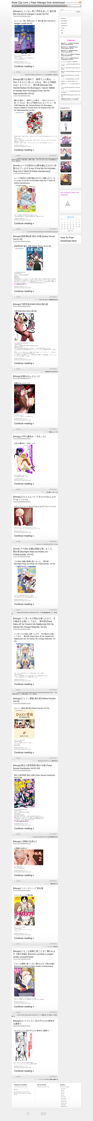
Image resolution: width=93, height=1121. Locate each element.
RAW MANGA (23, 16)
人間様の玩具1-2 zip (54, 883)
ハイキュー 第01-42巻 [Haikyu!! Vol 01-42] (70, 79)
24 (76, 226)
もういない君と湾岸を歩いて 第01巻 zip (50, 74)
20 (64, 226)
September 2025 (64, 1106)
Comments (18, 71)
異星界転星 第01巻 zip (53, 299)
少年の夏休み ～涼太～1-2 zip (52, 492)
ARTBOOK (63, 18)
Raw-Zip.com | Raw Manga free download (38, 2)
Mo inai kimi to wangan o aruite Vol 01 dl (33, 74)
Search (61, 9)
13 (64, 224)
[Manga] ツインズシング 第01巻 (28, 888)
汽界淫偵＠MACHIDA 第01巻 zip (51, 371)
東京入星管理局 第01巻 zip (52, 836)
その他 (62, 28)
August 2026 (63, 1088)
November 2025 (63, 1103)
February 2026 (63, 1098)
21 (67, 226)
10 (27, 231)
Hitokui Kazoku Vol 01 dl (43, 760)
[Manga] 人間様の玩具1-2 (25, 841)
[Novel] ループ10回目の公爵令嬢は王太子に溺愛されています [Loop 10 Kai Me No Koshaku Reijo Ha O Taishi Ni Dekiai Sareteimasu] (34, 168)
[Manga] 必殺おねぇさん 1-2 (26, 376)
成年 (62, 30)
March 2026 (63, 1096)
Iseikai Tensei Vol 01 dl (43, 299)
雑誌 (62, 32)
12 (61, 224)
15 (70, 224)
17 (76, 224)
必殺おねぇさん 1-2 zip (53, 431)
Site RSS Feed (43, 1114)
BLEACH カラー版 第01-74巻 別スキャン (70, 81)
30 (73, 228)
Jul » (72, 230)
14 (67, 224)
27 (64, 228)
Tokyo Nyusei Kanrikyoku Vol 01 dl (39, 836)
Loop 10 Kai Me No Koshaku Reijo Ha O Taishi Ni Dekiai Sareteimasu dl (43, 231)
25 (79, 226)
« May (69, 230)
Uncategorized (64, 25)
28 (67, 228)
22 (70, 226)
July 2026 (62, 1090)
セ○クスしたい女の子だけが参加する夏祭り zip (48, 1079)
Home (14, 5)
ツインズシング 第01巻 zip (52, 946)
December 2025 (63, 1101)
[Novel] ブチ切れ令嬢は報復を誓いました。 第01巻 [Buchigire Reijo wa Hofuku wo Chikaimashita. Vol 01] (33, 552)
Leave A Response (53, 71)
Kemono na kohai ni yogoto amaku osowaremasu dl (27, 1015)
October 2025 (63, 1104)
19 (61, 226)
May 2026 (62, 1093)
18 (79, 224)
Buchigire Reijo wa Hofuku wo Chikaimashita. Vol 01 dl (28, 612)
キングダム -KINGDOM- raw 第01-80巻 (69, 61)
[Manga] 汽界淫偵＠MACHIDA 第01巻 (30, 304)
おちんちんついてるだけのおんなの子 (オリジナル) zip (47, 544)
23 (73, 226)
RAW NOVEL (23, 173)
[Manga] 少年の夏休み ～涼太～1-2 (29, 436)
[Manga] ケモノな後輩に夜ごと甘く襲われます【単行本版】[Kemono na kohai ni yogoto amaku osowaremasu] (34, 954)
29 (70, 228)
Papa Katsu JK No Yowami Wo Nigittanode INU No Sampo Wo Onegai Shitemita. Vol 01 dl (35, 692)
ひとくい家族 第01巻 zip (53, 760)
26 (61, 228)
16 (73, 224)
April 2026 (62, 1095)
